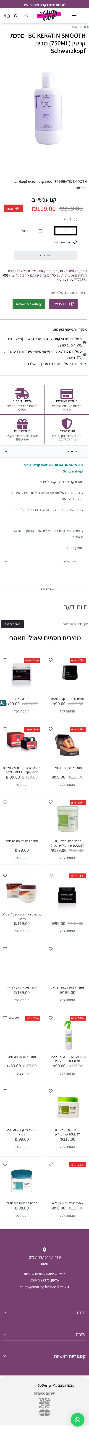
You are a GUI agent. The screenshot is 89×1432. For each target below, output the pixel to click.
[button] (44, 589)
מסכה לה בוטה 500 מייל (67, 768)
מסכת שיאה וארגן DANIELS (67, 699)
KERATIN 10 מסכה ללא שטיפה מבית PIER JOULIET (67, 1059)
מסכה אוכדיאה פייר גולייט (67, 1203)
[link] (3, 703)
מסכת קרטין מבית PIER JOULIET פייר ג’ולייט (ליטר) (67, 843)
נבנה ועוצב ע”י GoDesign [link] (55, 1385)
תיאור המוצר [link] (72, 451)
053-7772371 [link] (40, 1280)
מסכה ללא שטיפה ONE (22, 1057)
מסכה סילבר (21, 699)
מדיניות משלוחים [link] (70, 561)
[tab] (44, 451)
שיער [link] (86, 26)
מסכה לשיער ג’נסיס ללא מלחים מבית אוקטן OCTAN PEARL (21, 770)
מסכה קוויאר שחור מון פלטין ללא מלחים (21, 916)
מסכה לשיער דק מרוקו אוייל (67, 988)
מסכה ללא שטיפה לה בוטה (21, 841)
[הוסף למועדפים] (51, 660)
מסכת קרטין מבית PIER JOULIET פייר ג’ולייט (67, 1132)
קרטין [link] (74, 26)
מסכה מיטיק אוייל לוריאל (22, 988)
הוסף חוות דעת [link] (12, 624)
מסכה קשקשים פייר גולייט (21, 1203)
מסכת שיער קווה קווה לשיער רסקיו (21, 1132)
